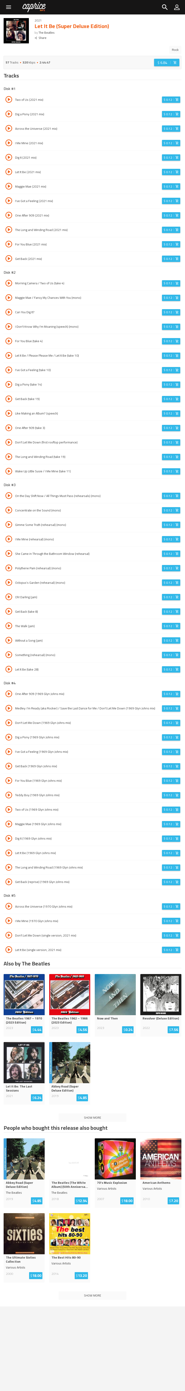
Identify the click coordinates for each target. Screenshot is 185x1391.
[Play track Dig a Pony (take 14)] (9, 385)
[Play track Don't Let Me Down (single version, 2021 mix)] (9, 936)
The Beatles (47, 32)
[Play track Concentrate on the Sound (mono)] (9, 511)
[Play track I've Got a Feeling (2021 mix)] (9, 201)
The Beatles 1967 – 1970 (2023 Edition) (24, 1020)
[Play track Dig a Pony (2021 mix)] (9, 115)
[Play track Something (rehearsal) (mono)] (9, 655)
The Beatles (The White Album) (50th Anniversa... (69, 1185)
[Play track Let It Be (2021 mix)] (9, 172)
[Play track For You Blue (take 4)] (9, 342)
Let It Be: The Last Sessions (19, 1088)
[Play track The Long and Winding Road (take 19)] (9, 457)
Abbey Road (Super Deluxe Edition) (65, 1088)
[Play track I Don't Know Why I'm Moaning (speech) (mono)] (9, 327)
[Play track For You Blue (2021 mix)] (9, 245)
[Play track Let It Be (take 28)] (9, 670)
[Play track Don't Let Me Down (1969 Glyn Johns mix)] (9, 723)
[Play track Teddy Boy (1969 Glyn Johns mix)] (9, 796)
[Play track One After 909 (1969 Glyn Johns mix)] (9, 694)
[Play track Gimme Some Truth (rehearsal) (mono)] (9, 525)
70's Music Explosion (112, 1183)
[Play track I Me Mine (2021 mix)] (9, 143)
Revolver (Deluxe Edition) (161, 1018)
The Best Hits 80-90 (66, 1257)
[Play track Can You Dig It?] (9, 313)
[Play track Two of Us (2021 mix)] (9, 100)
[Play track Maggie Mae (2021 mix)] (9, 187)
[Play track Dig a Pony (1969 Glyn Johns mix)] (9, 738)
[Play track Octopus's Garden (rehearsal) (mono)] (9, 583)
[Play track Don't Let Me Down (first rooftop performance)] (9, 443)
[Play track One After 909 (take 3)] (9, 428)
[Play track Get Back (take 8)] (9, 612)
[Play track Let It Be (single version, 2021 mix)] (9, 950)
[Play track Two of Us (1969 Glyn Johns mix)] (9, 810)
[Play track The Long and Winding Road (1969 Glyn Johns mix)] (9, 868)
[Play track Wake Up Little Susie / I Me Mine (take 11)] (9, 472)
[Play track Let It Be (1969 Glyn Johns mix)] (9, 854)
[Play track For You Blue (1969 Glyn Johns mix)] (9, 781)
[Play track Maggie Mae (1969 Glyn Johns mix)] (9, 825)
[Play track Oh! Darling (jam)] (9, 597)
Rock (175, 50)
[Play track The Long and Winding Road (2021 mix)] (9, 230)
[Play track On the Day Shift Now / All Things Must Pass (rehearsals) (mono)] (9, 496)
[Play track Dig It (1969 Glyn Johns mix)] (9, 839)
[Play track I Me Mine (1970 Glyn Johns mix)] (9, 921)
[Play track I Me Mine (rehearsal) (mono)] (9, 540)
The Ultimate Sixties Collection (21, 1259)
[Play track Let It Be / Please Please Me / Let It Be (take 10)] (9, 356)
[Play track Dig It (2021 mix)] (9, 158)
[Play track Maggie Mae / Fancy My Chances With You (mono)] (9, 298)
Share (42, 37)
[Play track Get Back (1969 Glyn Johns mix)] (9, 767)
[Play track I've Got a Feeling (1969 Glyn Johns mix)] (9, 752)
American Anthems (156, 1183)
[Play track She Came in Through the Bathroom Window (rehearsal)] (9, 554)
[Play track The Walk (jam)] (9, 626)
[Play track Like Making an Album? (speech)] (9, 414)
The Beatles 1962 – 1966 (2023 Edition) (69, 1020)
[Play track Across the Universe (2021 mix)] (9, 129)
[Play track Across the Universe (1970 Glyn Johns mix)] (9, 907)
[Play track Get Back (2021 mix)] (9, 259)
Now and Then (107, 1018)
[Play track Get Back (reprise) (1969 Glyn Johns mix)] (9, 882)
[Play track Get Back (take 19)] (9, 399)
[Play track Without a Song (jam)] (9, 641)
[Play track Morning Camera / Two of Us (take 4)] (9, 284)
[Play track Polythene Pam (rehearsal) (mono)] (9, 569)
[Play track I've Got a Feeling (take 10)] (9, 371)
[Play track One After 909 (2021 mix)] (9, 216)
